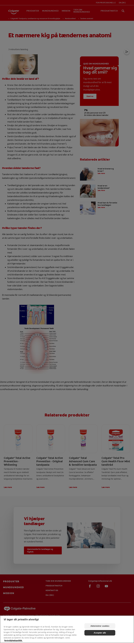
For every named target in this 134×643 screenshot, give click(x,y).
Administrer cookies (99, 626)
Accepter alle (100, 633)
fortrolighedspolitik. (13, 640)
